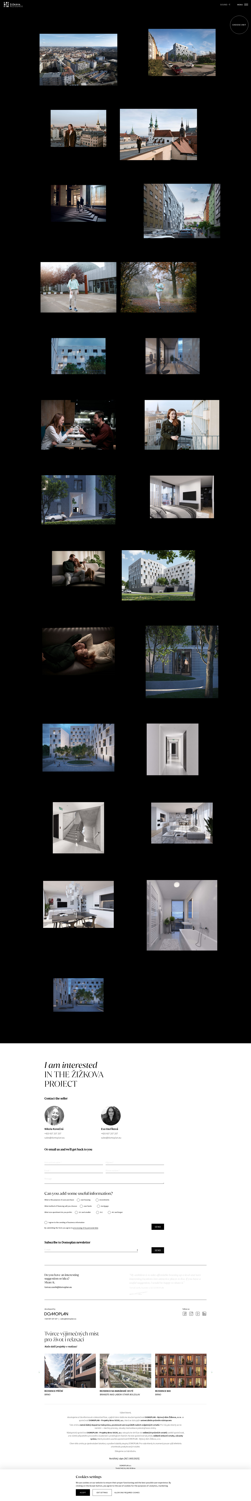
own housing (85, 1200)
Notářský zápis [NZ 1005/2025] (124, 1458)
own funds (88, 1206)
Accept (83, 1492)
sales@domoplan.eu (54, 1137)
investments (104, 1200)
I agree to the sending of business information (66, 1222)
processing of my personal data (85, 1228)
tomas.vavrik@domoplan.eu (58, 1287)
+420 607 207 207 (52, 1133)
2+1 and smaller (85, 1212)
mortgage (105, 1206)
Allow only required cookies (127, 1492)
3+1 (101, 1212)
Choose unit (239, 24)
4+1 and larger (117, 1212)
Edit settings (102, 1492)
